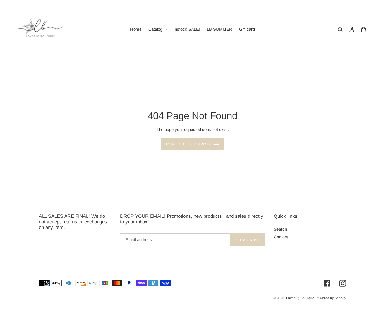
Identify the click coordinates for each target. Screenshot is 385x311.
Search (280, 229)
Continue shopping (188, 144)
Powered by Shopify (330, 298)
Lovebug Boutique (300, 298)
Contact (281, 237)
